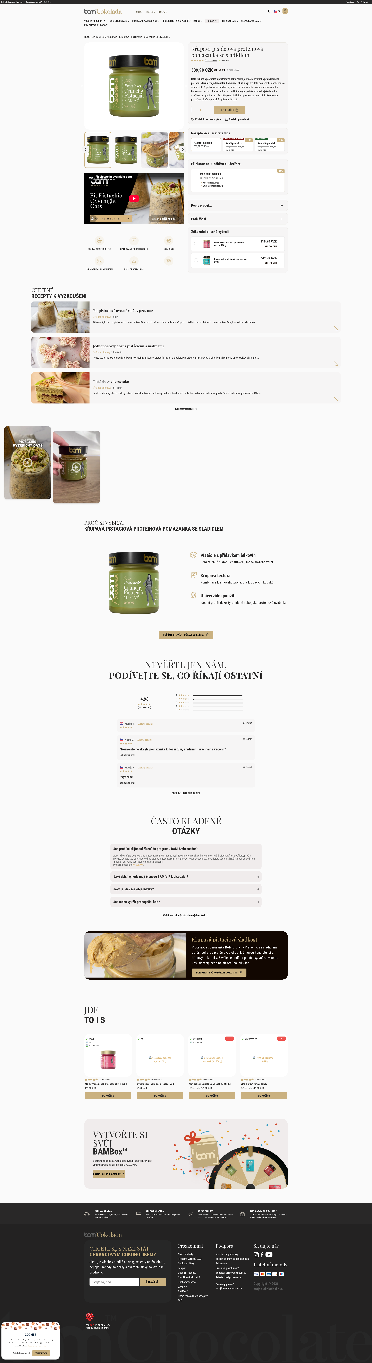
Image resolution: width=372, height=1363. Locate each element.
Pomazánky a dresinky (144, 21)
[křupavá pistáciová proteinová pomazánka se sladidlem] (134, 86)
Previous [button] (82, 86)
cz (278, 11)
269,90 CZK (270, 144)
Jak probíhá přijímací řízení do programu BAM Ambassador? (155, 849)
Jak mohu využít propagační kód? (136, 902)
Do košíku (228, 110)
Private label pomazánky (228, 1277)
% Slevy (212, 21)
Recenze (162, 12)
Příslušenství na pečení (175, 21)
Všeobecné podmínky (227, 1254)
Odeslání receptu (187, 1272)
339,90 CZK (203, 144)
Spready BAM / (100, 37)
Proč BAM (150, 12)
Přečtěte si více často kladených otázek (184, 915)
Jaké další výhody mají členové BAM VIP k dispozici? (150, 877)
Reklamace (221, 1263)
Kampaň (182, 1268)
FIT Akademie (229, 21)
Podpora (224, 1246)
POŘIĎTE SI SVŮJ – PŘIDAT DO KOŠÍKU (184, 634)
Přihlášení (364, 2)
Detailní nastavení (21, 1353)
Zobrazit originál (127, 755)
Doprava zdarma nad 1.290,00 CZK (38, 2)
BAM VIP (182, 1286)
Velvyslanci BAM (250, 21)
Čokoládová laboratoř (189, 1277)
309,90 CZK (238, 144)
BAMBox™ (183, 1291)
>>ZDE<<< (138, 864)
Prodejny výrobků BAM (190, 1258)
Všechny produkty (94, 21)
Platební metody (270, 1264)
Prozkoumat (190, 1246)
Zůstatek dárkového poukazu (231, 1272)
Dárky (196, 21)
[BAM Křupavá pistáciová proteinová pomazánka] (108, 11)
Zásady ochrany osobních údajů (232, 1258)
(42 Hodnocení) (211, 60)
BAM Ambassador (187, 1282)
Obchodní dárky (186, 1263)
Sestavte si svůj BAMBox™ (107, 1173)
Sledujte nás (266, 1246)
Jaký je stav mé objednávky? (133, 889)
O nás (139, 12)
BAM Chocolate (118, 21)
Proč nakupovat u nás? (227, 1268)
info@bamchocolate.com (14, 2)
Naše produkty (185, 1254)
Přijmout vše (41, 1353)
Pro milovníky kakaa (95, 24)
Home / (87, 37)
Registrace (350, 2)
